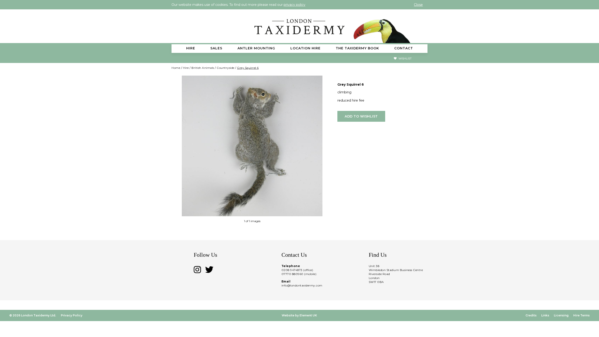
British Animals (202, 68)
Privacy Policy (71, 315)
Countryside (225, 68)
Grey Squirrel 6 (248, 68)
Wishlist (405, 58)
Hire (186, 68)
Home (176, 68)
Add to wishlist (361, 116)
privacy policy (294, 5)
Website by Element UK (299, 315)
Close (418, 5)
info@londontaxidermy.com (301, 285)
